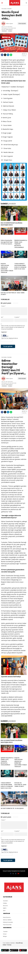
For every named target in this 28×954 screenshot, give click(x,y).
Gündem (4, 31)
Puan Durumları (7, 924)
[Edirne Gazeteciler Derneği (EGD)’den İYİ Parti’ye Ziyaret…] (7, 232)
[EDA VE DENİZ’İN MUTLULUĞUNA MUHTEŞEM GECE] (14, 213)
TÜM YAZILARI (22, 23)
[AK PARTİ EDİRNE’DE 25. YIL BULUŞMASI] (14, 798)
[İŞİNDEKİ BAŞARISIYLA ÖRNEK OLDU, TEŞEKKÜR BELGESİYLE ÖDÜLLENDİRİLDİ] (20, 232)
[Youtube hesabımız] (18, 874)
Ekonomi (5, 905)
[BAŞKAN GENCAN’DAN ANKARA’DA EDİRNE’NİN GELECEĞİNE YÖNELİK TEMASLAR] (7, 256)
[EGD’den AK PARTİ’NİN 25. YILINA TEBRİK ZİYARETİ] (14, 283)
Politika (10, 31)
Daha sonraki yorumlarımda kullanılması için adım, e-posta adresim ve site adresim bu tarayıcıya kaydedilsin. (13, 327)
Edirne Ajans (9, 23)
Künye (4, 934)
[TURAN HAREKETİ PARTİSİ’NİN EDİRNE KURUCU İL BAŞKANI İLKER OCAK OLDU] (20, 256)
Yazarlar (5, 931)
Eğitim (4, 908)
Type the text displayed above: (9, 338)
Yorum (3, 306)
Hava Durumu (7, 917)
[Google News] (24, 55)
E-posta (17, 317)
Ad (2, 317)
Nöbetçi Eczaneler (8, 922)
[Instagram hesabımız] (15, 874)
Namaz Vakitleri (7, 920)
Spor (4, 910)
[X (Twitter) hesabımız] (13, 874)
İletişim (5, 936)
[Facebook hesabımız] (10, 874)
